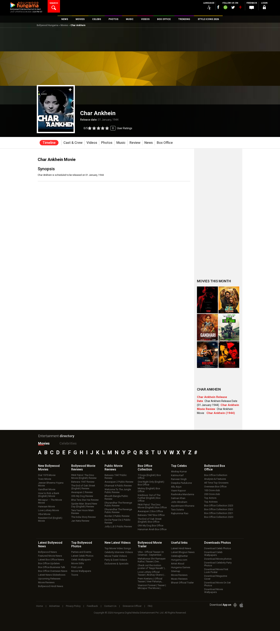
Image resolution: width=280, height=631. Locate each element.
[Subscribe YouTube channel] (240, 8)
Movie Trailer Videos (116, 556)
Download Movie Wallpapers (213, 591)
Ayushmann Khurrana (182, 505)
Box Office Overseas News (52, 571)
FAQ (150, 606)
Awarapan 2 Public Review (119, 481)
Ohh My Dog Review (82, 496)
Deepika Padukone (181, 482)
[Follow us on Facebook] (218, 7)
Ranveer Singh (179, 479)
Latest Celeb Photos (82, 555)
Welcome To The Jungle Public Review (118, 491)
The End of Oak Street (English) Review (83, 487)
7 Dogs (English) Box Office (149, 476)
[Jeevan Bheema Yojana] (228, 299)
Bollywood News (47, 552)
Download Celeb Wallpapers (213, 553)
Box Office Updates (49, 563)
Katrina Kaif (177, 475)
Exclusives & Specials (116, 563)
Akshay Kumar (179, 471)
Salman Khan (178, 498)
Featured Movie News (50, 555)
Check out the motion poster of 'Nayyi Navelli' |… (152, 567)
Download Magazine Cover (215, 577)
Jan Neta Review (80, 520)
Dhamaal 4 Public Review (118, 485)
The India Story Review (83, 517)
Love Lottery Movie (48, 510)
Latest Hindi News (181, 548)
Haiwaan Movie (46, 506)
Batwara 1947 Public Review (116, 476)
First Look (76, 567)
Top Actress (211, 501)
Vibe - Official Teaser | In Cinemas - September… (151, 553)
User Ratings (108, 128)
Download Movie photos (217, 558)
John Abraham (179, 502)
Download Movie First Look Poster (216, 571)
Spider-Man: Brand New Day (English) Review (84, 505)
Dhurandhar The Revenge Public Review (118, 504)
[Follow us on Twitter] (233, 7)
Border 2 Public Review (117, 516)
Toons (74, 574)
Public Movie (113, 467)
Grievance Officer (132, 606)
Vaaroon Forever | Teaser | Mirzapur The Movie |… (152, 587)
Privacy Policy (73, 606)
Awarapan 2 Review (82, 492)
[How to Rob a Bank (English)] (228, 327)
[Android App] (235, 605)
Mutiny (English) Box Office (149, 490)
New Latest (118, 542)
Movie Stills (77, 563)
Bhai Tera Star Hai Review (85, 499)
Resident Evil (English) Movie (50, 519)
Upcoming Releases (49, 578)
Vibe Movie (44, 514)
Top (179, 466)
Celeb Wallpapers (81, 559)
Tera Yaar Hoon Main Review (82, 512)
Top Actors (210, 498)
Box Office (145, 467)
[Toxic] (207, 299)
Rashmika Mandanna (182, 494)
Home (39, 606)
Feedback (92, 606)
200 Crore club (212, 494)
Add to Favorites (70, 89)
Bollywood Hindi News (50, 586)
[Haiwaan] (228, 354)
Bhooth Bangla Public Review (116, 497)
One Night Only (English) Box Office (151, 483)
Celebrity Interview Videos (119, 552)
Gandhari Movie (46, 489)
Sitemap (175, 571)
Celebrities (68, 443)
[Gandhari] (207, 327)
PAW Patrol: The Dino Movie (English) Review (84, 476)
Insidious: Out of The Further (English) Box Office (149, 498)
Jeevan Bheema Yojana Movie (50, 484)
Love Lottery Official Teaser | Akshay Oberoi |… (152, 573)
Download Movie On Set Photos (217, 584)
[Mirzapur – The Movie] (207, 354)
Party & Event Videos (116, 559)
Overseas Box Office (215, 486)
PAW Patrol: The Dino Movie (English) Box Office (152, 506)
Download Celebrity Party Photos (218, 564)
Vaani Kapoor (178, 490)
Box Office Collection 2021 (218, 513)
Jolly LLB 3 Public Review (118, 526)
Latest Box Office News (51, 559)
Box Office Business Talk (51, 567)
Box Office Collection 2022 (218, 509)
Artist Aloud (177, 563)
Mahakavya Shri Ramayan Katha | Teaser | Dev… (152, 560)
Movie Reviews (46, 582)
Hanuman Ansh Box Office (152, 529)
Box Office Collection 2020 (218, 517)
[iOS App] (241, 605)
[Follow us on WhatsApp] (225, 7)
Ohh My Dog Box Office (150, 525)
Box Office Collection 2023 (218, 505)
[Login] (264, 8)
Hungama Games (180, 567)
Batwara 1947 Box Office (151, 515)
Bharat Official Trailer (182, 582)
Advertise (54, 606)
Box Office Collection (215, 475)
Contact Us (110, 606)
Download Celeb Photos (217, 548)
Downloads (217, 542)
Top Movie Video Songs (118, 548)
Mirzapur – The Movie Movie (50, 501)
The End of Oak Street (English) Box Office (150, 520)
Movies (64, 25)
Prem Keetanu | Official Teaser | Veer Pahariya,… (151, 580)
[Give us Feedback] (251, 8)
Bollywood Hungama (47, 25)
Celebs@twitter (179, 556)
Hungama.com (179, 559)
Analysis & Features (215, 478)
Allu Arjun (176, 486)
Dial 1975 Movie (46, 475)
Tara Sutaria (177, 509)
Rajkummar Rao (179, 513)
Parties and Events (81, 552)
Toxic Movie (44, 478)
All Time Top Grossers (216, 482)
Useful (179, 542)
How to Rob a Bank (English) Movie (48, 494)
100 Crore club (212, 490)
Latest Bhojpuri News (182, 552)
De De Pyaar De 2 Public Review (117, 521)
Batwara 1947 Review (82, 481)
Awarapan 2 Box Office (150, 511)
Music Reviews (179, 578)
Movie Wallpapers (81, 571)
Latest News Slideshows (51, 574)
